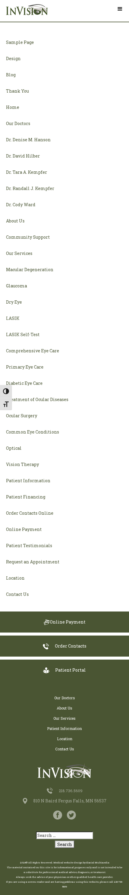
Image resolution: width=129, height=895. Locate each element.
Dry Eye (14, 302)
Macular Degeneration (29, 269)
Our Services (19, 253)
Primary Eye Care (25, 367)
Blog (11, 75)
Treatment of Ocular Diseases (37, 399)
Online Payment (24, 529)
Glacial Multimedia (97, 862)
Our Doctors (18, 123)
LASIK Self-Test (23, 334)
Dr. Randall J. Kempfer (30, 188)
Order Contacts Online (29, 513)
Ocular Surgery (21, 415)
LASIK (13, 318)
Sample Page (20, 42)
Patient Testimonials (29, 545)
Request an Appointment (32, 562)
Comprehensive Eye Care (32, 351)
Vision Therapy (22, 464)
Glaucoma (16, 286)
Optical (14, 448)
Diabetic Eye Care (24, 383)
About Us (15, 221)
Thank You (17, 91)
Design (13, 58)
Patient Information (28, 480)
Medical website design (67, 862)
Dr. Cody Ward (20, 204)
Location (15, 578)
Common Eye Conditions (32, 432)
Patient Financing (25, 497)
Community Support (28, 237)
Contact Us (17, 594)
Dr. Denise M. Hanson (28, 140)
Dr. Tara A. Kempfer (26, 172)
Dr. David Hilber (23, 156)
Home (12, 107)
